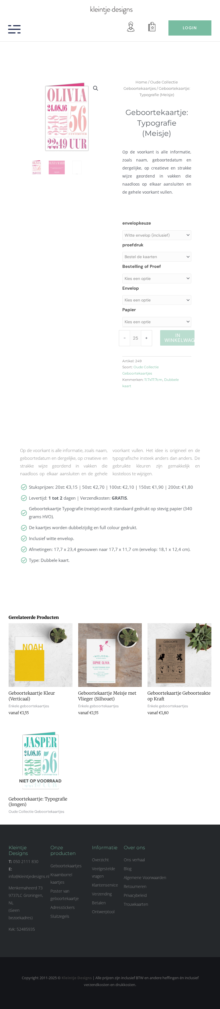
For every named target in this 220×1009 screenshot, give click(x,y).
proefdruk (133, 245)
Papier (129, 310)
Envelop (130, 288)
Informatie (104, 847)
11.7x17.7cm (153, 380)
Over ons (134, 847)
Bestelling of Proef (141, 266)
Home (141, 82)
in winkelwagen (179, 337)
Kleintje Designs (77, 977)
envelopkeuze (136, 223)
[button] (96, 88)
